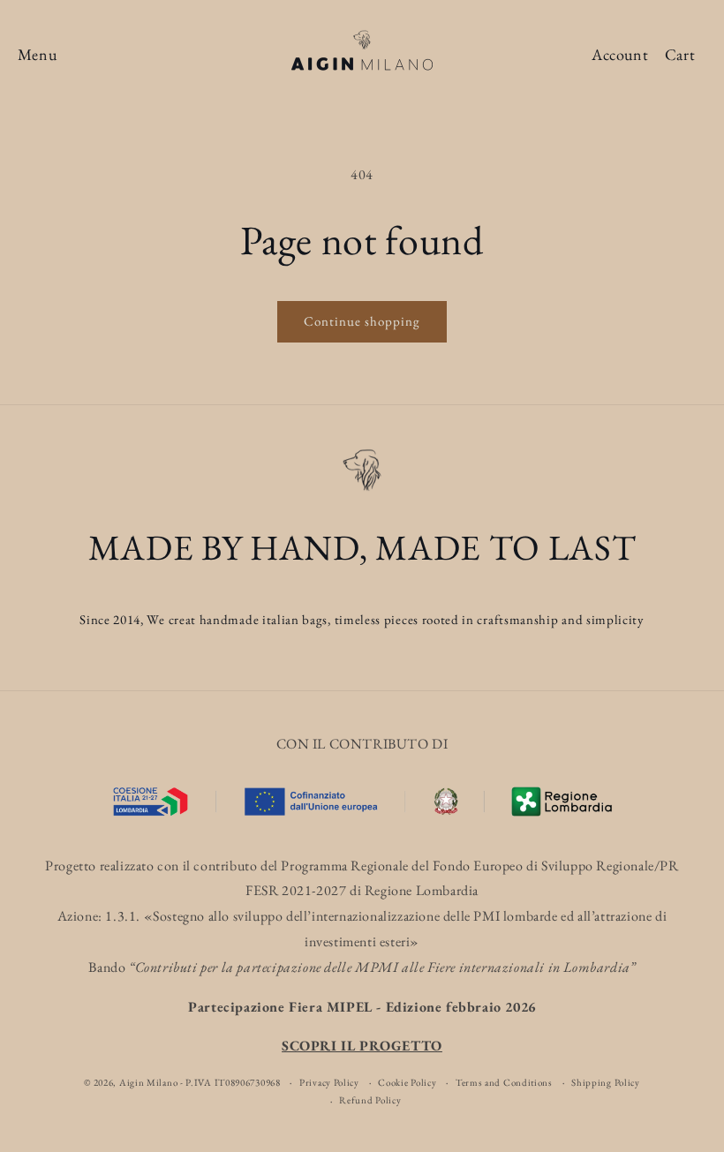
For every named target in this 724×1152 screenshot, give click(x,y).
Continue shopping (362, 320)
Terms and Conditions (504, 1082)
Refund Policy (370, 1100)
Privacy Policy (329, 1082)
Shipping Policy (605, 1082)
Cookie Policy (407, 1082)
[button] (37, 54)
